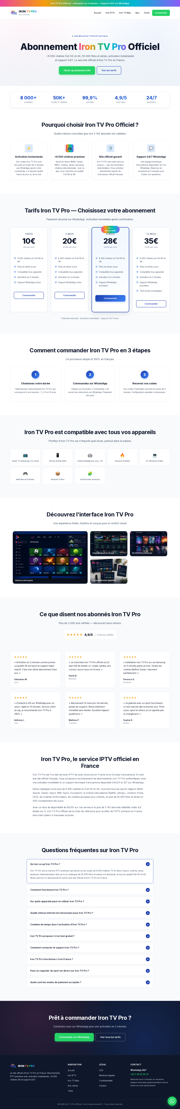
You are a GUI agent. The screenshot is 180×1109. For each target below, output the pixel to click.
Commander (28, 295)
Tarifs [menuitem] (147, 13)
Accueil (71, 1070)
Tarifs (70, 1091)
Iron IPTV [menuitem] (110, 13)
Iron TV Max (73, 1080)
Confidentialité (105, 1080)
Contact (102, 1085)
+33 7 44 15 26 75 (139, 1074)
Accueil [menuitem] (97, 13)
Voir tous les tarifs (110, 1037)
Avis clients (73, 1085)
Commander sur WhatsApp (74, 1037)
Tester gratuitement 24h (77, 70)
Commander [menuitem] (161, 13)
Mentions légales (107, 1075)
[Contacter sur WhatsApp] (172, 1101)
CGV (101, 1070)
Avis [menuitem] (137, 13)
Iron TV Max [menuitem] (125, 13)
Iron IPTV (72, 1075)
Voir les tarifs (109, 70)
